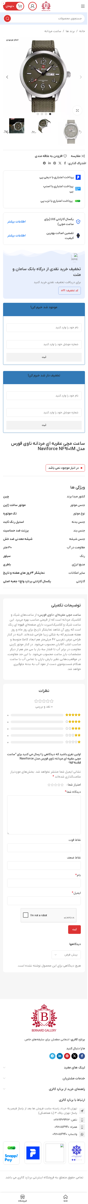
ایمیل (76, 893)
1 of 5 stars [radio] (62, 784)
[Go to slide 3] (42, 114)
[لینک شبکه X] (60, 163)
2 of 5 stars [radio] (58, 784)
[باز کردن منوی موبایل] (83, 6)
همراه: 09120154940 (66, 1127)
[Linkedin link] (49, 163)
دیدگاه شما (73, 792)
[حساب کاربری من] (32, 6)
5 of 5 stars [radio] (49, 784)
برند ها (70, 31)
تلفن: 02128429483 (65, 1120)
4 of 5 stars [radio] (52, 784)
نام (78, 875)
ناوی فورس (46, 615)
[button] (81, 77)
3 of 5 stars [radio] (55, 784)
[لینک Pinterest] (54, 163)
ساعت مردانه (52, 31)
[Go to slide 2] (46, 114)
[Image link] (44, 1018)
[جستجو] (7, 18)
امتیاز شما (74, 784)
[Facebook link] (65, 163)
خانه (82, 31)
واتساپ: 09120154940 (65, 1134)
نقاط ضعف (74, 858)
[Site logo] (46, 6)
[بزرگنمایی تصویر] (77, 110)
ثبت (44, 357)
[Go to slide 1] (50, 114)
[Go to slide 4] (38, 114)
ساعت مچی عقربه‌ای (68, 615)
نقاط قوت (75, 840)
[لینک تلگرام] (44, 163)
